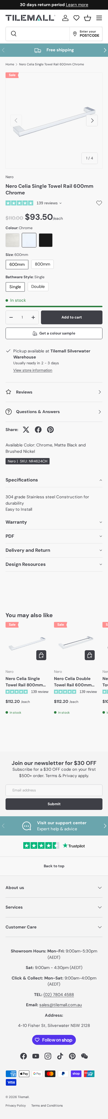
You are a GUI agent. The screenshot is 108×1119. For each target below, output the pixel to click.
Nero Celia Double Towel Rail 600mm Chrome (73, 682)
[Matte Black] (46, 240)
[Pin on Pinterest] (50, 430)
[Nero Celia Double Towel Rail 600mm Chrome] (75, 643)
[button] (87, 17)
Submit (54, 804)
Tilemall (23, 1097)
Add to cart (71, 317)
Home (10, 64)
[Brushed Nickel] (12, 240)
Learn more (77, 4)
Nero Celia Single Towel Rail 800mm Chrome (24, 682)
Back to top (54, 866)
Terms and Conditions (47, 1105)
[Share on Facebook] (38, 430)
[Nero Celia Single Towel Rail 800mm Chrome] (27, 643)
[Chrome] (29, 240)
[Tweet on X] (26, 430)
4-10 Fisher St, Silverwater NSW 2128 (54, 1025)
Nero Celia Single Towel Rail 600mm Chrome (51, 64)
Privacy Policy (16, 1105)
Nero (10, 177)
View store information (32, 370)
